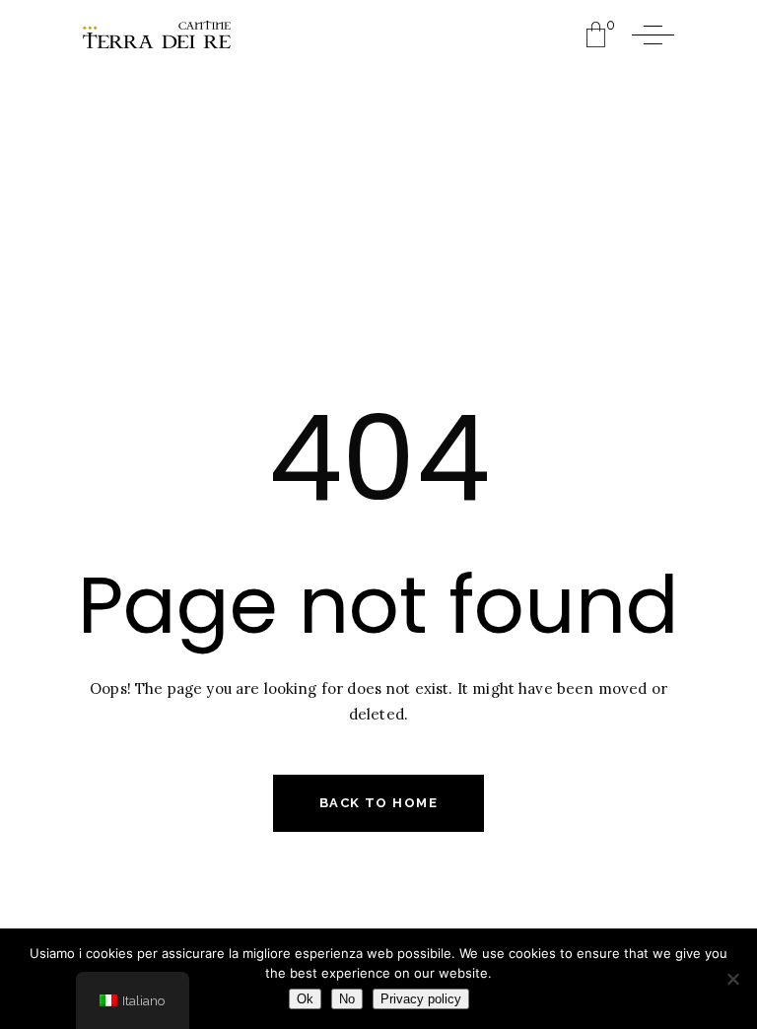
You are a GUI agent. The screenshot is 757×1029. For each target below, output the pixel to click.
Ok (305, 999)
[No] (732, 979)
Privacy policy (420, 999)
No (347, 999)
